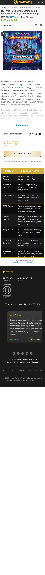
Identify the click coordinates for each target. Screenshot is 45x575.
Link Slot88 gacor (26, 7)
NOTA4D (4, 7)
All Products (25, 362)
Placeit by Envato (30, 359)
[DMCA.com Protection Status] (3, 32)
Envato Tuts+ (12, 362)
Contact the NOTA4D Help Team (22, 263)
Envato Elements (14, 359)
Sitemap (34, 362)
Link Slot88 (13, 7)
